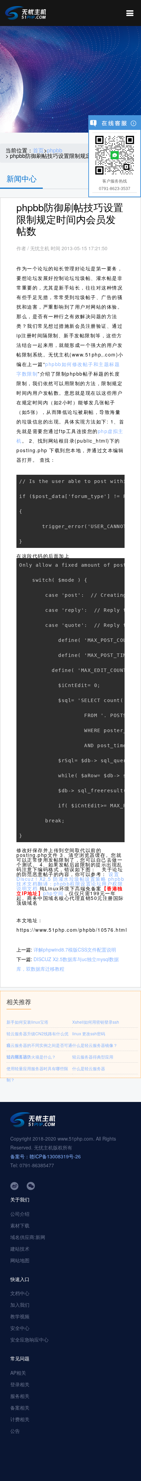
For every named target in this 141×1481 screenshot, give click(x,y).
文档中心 (19, 1293)
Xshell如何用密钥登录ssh (95, 1022)
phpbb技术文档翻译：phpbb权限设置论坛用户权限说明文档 (70, 883)
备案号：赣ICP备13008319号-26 (45, 1156)
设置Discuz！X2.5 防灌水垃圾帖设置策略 (67, 876)
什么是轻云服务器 (88, 1068)
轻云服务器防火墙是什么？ (31, 1057)
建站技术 (19, 1248)
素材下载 (19, 1225)
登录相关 (19, 1384)
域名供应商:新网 (27, 1237)
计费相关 (19, 1419)
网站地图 (19, 1260)
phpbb (54, 150)
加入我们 (19, 1304)
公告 (15, 1430)
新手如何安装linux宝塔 (27, 1022)
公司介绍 (19, 1213)
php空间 (53, 893)
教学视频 (19, 1316)
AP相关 (18, 1372)
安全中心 (19, 1327)
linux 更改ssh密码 (88, 1033)
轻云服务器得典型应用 (92, 1057)
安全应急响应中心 (29, 1339)
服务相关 (19, 1396)
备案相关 (19, 1407)
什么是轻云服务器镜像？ (94, 1045)
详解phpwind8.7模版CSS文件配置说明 (75, 949)
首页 (38, 150)
